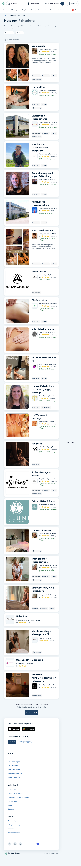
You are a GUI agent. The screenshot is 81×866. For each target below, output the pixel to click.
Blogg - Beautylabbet (16, 793)
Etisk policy (12, 821)
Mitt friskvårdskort (15, 774)
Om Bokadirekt (13, 789)
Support (11, 809)
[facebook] (20, 843)
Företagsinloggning (25, 742)
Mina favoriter (13, 766)
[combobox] (16, 3)
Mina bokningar (14, 762)
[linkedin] (15, 843)
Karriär (10, 805)
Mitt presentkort (14, 770)
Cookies (11, 829)
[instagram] (9, 843)
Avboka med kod (14, 777)
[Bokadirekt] (3, 3)
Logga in (11, 758)
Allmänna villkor (14, 833)
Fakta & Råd (12, 801)
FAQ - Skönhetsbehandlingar (18, 797)
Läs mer (12, 742)
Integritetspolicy (14, 825)
